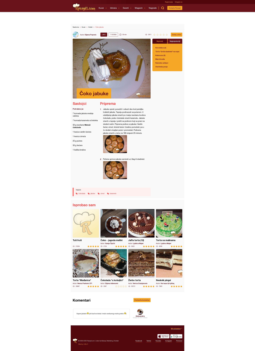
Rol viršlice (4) (160, 48)
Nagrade (153, 8)
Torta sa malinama (169, 228)
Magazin (139, 8)
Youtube (158, 341)
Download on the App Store (163, 336)
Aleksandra (140, 316)
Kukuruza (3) (160, 55)
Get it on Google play (176, 336)
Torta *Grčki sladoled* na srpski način (167, 51)
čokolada (81, 193)
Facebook (138, 341)
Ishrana (113, 8)
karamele (113, 193)
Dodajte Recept (175, 8)
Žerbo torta (141, 268)
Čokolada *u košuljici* (114, 268)
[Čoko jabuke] (124, 144)
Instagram (168, 341)
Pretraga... (162, 8)
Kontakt (116, 341)
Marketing (110, 341)
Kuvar (101, 8)
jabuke (93, 193)
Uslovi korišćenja (101, 341)
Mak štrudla (160, 59)
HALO (86, 344)
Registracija (169, 2)
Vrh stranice (176, 328)
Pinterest (179, 341)
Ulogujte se (178, 2)
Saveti (126, 8)
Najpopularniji (175, 41)
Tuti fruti (86, 228)
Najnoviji (160, 41)
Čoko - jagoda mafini (114, 228)
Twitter (148, 341)
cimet (102, 193)
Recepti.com (84, 7)
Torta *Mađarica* (86, 268)
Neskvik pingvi (169, 268)
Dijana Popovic (90, 35)
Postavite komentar (142, 300)
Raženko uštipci (161, 63)
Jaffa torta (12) (141, 228)
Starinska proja (161, 67)
